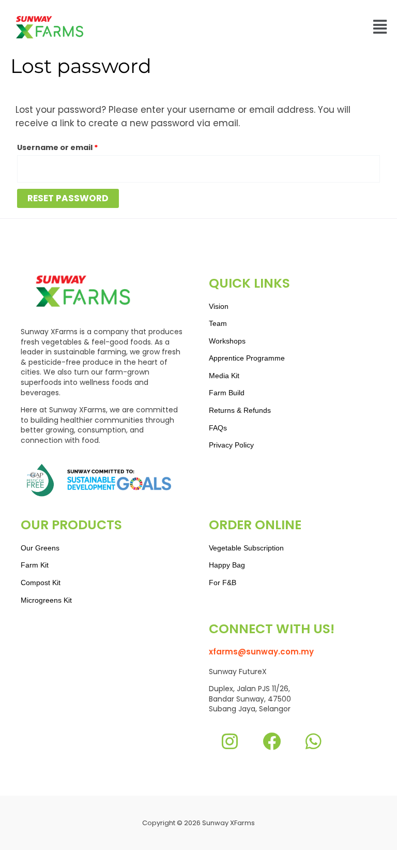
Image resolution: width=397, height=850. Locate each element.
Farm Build (227, 393)
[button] (380, 27)
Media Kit (224, 375)
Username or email (75, 146)
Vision (218, 306)
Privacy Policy (231, 445)
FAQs (218, 428)
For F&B (222, 582)
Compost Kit (40, 582)
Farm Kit (35, 565)
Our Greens (40, 548)
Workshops (227, 341)
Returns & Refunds (240, 410)
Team (218, 323)
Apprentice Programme (247, 358)
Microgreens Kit (46, 600)
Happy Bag (227, 565)
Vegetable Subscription (246, 548)
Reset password (68, 198)
